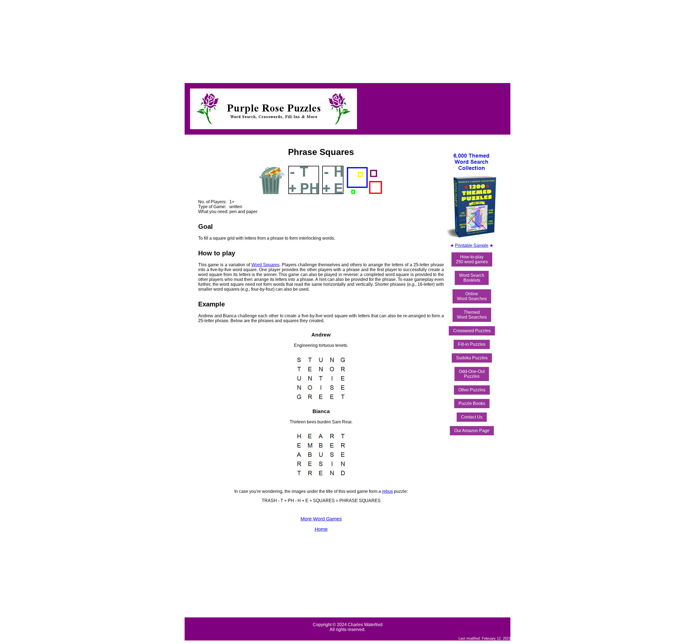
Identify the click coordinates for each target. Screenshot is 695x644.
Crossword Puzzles (472, 330)
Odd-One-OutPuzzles (472, 374)
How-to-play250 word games (472, 259)
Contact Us (471, 417)
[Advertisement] (165, 40)
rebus (387, 491)
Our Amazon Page (471, 430)
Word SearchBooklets (471, 278)
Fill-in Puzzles (471, 344)
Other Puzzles (471, 390)
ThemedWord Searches (472, 314)
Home (321, 529)
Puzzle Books (472, 403)
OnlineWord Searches (472, 296)
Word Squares (265, 264)
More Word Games (321, 519)
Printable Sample (471, 245)
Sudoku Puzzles (472, 358)
